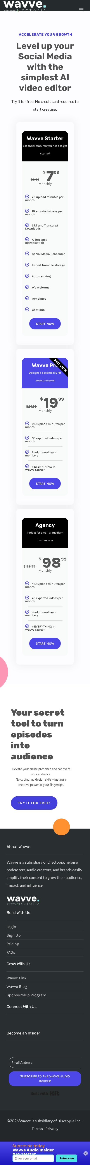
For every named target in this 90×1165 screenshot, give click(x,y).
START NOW (45, 324)
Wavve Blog (17, 986)
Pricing (13, 943)
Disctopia (66, 1121)
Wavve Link (16, 978)
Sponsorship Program (26, 995)
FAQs (11, 952)
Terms (37, 1128)
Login (11, 926)
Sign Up (14, 935)
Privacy (51, 1128)
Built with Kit (45, 1093)
